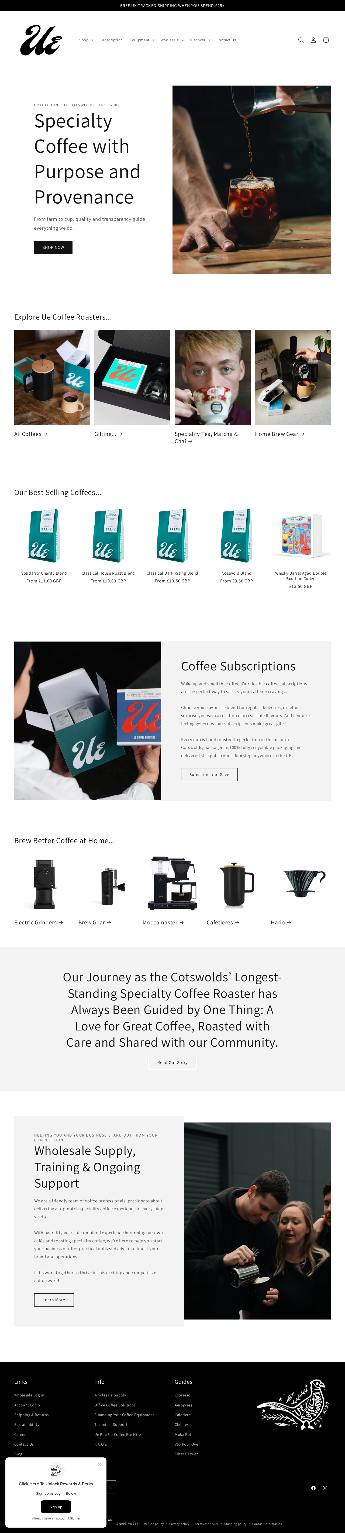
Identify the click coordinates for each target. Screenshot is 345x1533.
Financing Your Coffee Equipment (124, 1414)
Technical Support (110, 1424)
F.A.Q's (100, 1444)
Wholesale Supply (110, 1395)
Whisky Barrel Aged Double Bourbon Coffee (301, 576)
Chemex (182, 1424)
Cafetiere (183, 1414)
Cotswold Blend (237, 573)
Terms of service (207, 1524)
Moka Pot (183, 1434)
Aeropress (183, 1404)
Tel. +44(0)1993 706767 (121, 1523)
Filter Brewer (186, 1453)
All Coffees (28, 433)
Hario (278, 922)
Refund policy (154, 1524)
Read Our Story (172, 1062)
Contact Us (24, 1444)
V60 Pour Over (187, 1444)
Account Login (27, 1404)
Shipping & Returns (31, 1414)
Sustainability (27, 1424)
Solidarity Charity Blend (44, 573)
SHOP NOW (53, 247)
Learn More (54, 1300)
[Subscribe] (109, 1487)
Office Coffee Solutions (115, 1404)
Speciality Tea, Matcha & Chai (206, 437)
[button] (86, 40)
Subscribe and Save (209, 774)
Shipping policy (235, 1524)
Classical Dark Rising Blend (172, 573)
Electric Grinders (35, 922)
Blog (18, 1453)
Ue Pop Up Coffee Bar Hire (117, 1434)
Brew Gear (91, 922)
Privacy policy (179, 1524)
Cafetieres (220, 922)
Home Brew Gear (276, 433)
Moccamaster (160, 922)
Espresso (183, 1395)
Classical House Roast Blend (108, 573)
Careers (20, 1434)
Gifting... (105, 433)
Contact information (267, 1524)
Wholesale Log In (29, 1395)
